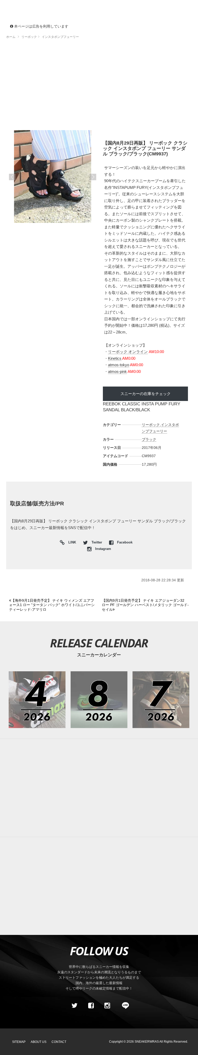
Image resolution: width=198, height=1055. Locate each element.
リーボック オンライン (128, 351)
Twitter (96, 542)
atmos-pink (117, 371)
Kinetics (114, 358)
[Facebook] (90, 1005)
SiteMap (19, 1042)
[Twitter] (74, 1005)
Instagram (102, 549)
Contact (59, 1042)
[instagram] (107, 1005)
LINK (71, 543)
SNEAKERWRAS (147, 1041)
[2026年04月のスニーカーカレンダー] (37, 699)
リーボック (151, 425)
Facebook (124, 542)
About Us (38, 1042)
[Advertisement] (99, 86)
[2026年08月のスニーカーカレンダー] (99, 699)
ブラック (149, 439)
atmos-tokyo (118, 365)
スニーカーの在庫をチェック (145, 393)
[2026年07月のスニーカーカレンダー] (161, 699)
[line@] (123, 1005)
